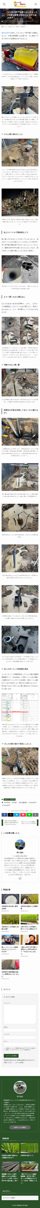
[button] (4, 815)
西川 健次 (20, 852)
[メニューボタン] (35, 4)
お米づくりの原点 (20, 1127)
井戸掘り (14, 802)
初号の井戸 (6, 33)
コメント (7, 1003)
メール (6, 1034)
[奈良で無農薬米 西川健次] (20, 4)
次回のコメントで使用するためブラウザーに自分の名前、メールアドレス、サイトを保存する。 (20, 1049)
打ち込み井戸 (6, 805)
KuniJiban (7, 802)
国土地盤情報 (23, 802)
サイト (6, 1041)
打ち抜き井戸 (32, 802)
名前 (6, 1027)
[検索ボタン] (4, 4)
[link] (20, 878)
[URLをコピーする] (35, 815)
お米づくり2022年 (9, 21)
